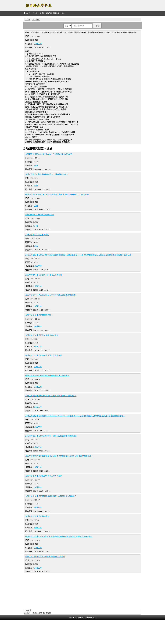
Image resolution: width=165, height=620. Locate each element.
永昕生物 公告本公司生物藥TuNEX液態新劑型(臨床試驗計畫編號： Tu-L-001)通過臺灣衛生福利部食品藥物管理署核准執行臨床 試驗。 (79, 255)
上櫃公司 (41, 13)
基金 (63, 13)
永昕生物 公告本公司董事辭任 (37, 516)
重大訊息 (27, 13)
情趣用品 (48, 613)
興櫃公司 (49, 13)
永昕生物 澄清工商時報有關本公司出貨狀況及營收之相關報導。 (50, 396)
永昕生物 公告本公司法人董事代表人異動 (41, 335)
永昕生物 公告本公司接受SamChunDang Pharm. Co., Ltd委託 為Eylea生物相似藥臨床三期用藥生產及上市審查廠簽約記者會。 (75, 416)
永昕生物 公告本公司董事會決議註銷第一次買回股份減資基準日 (50, 496)
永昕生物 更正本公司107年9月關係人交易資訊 (43, 275)
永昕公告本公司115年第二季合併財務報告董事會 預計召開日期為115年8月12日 (57, 195)
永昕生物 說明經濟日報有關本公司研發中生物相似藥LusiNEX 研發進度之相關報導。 (59, 456)
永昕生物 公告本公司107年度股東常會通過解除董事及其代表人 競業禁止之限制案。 (59, 536)
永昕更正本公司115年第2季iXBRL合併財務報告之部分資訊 (48, 154)
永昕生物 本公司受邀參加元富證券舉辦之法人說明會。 (47, 376)
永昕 (36, 165)
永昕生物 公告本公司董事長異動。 (39, 315)
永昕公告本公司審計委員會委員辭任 (39, 215)
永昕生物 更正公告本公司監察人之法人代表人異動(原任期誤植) (50, 295)
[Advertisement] (98, 5)
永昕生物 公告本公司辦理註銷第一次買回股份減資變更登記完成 (50, 436)
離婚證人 (36, 613)
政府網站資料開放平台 (87, 618)
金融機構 (56, 13)
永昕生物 (38, 44)
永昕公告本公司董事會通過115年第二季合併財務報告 (46, 174)
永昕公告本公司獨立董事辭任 (37, 235)
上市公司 (34, 13)
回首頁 (27, 20)
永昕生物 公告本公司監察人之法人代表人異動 (43, 355)
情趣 (28, 613)
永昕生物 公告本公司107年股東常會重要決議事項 (45, 557)
